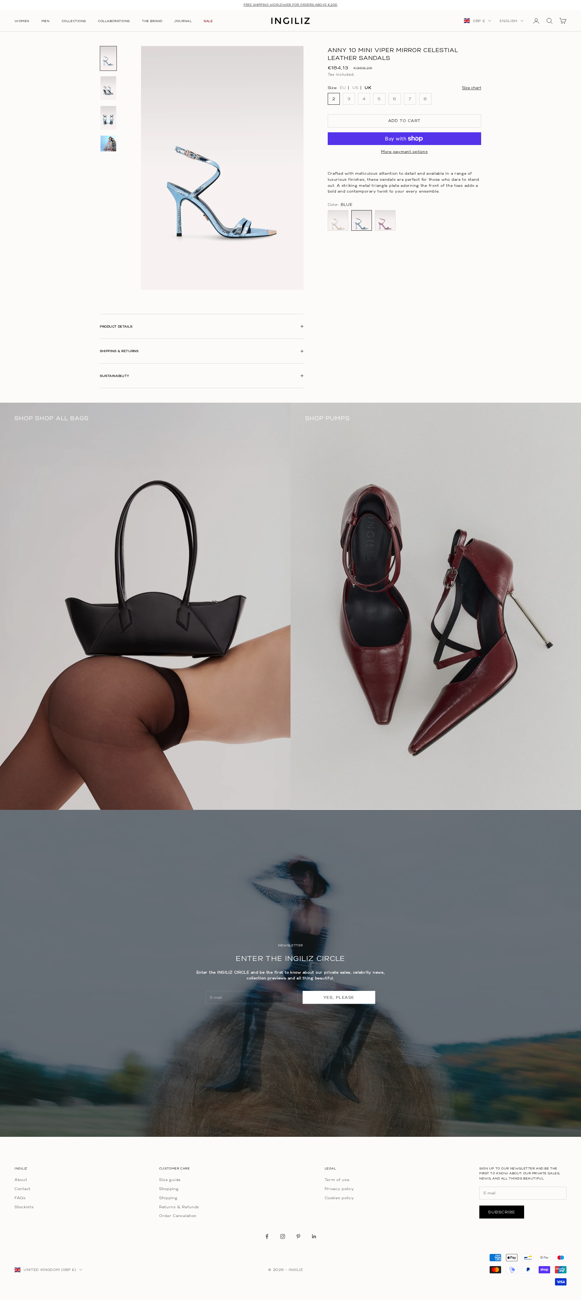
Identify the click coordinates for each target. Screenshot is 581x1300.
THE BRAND (152, 20)
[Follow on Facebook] (267, 1236)
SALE (208, 20)
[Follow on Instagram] (283, 1236)
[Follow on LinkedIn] (314, 1236)
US (355, 88)
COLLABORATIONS (114, 20)
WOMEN (22, 20)
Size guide (170, 1179)
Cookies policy (339, 1198)
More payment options (404, 151)
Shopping (169, 1188)
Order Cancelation (178, 1215)
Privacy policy (339, 1188)
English (508, 20)
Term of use (337, 1179)
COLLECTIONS (74, 20)
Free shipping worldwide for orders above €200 (290, 4)
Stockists (24, 1207)
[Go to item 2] (108, 88)
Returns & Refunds (179, 1207)
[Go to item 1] (108, 58)
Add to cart (404, 121)
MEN (45, 20)
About (21, 1179)
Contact (23, 1188)
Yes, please (338, 997)
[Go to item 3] (108, 117)
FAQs (20, 1198)
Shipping (168, 1198)
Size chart (471, 87)
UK (368, 88)
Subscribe (501, 1212)
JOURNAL (183, 20)
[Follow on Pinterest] (298, 1236)
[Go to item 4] (108, 143)
